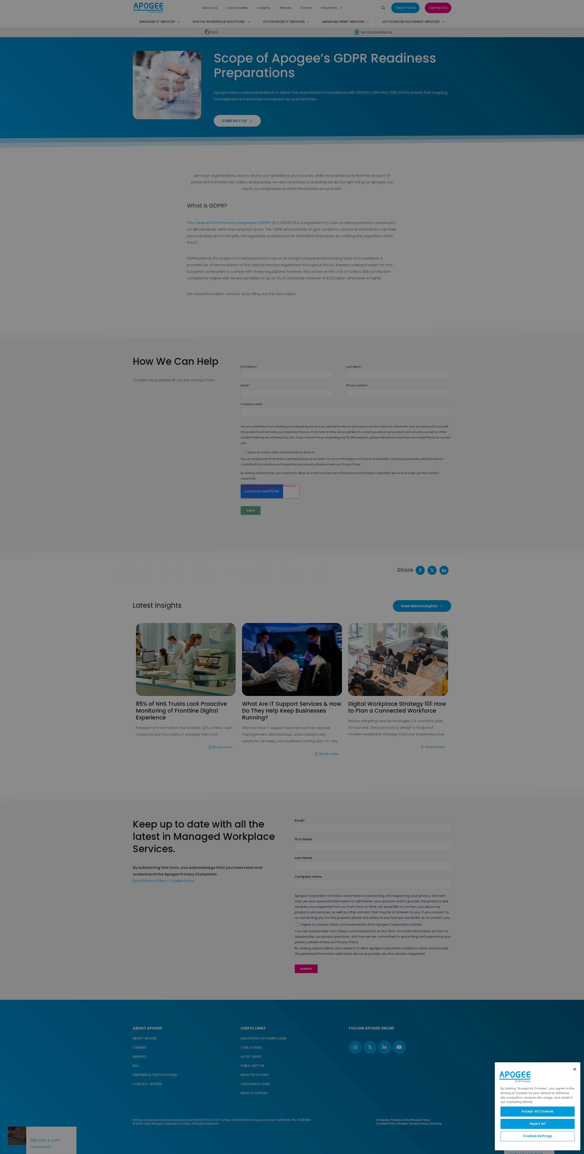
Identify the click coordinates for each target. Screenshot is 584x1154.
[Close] (575, 1069)
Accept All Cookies (537, 1111)
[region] (537, 1106)
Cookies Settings (537, 1136)
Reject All (538, 1124)
